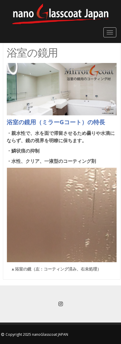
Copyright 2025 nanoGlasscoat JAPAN (37, 334)
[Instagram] (60, 304)
